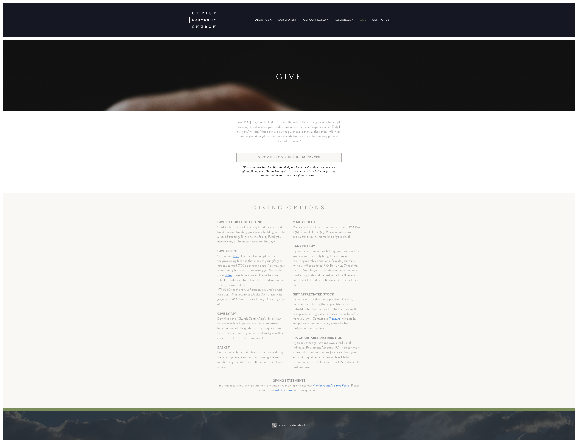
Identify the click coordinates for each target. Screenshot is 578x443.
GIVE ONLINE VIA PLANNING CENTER (289, 157)
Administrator (284, 390)
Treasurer (335, 318)
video (228, 275)
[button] (263, 20)
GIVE (363, 19)
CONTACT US (380, 19)
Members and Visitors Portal (331, 385)
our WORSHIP (287, 19)
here (236, 256)
